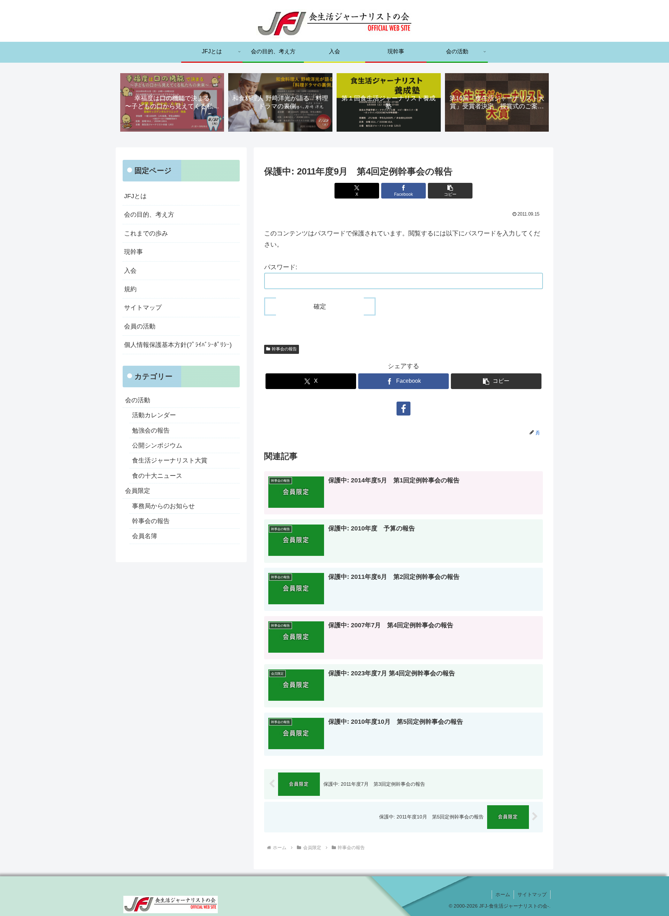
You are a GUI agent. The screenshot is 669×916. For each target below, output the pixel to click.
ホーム (502, 894)
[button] (450, 191)
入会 (130, 270)
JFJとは (135, 196)
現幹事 (133, 251)
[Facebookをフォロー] (403, 409)
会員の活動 (139, 326)
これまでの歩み (146, 233)
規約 (130, 289)
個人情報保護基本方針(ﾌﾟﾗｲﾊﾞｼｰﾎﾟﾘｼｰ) (178, 344)
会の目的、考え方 (149, 214)
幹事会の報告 (284, 349)
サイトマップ (143, 307)
